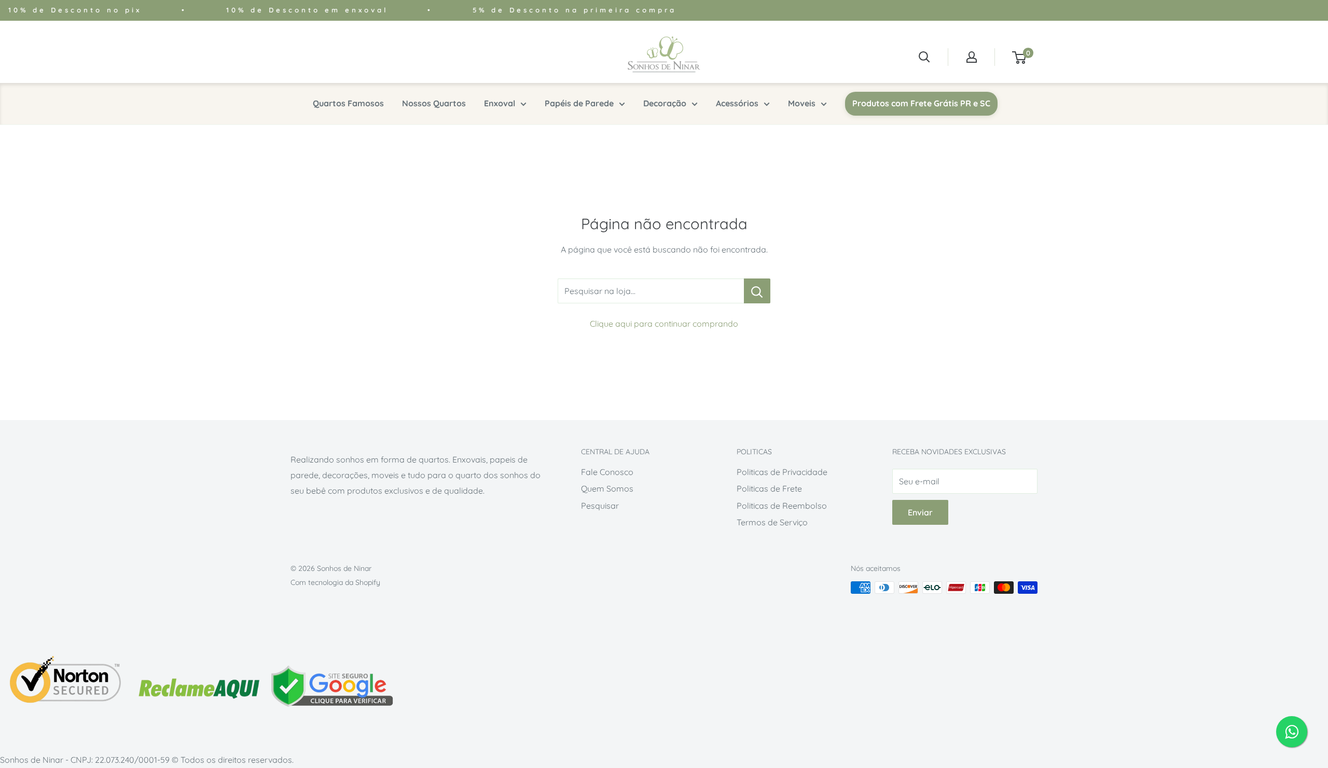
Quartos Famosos (348, 103)
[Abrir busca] (924, 57)
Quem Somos (607, 488)
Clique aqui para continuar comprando (664, 323)
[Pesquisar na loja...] (757, 290)
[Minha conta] (971, 57)
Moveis (801, 103)
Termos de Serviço (772, 522)
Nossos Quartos (434, 103)
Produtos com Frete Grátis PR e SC (921, 103)
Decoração (664, 103)
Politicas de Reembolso (782, 505)
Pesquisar (600, 505)
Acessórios (737, 103)
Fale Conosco (607, 472)
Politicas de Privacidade (782, 472)
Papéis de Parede (579, 103)
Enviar (920, 512)
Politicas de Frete (769, 488)
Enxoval (499, 103)
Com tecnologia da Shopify (335, 582)
